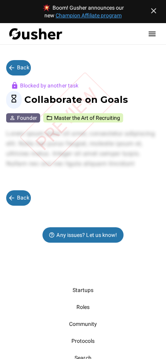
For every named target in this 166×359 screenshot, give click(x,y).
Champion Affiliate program (89, 15)
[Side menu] (152, 34)
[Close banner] (153, 10)
